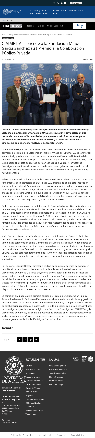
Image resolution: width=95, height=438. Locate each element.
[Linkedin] (36, 339)
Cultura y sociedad (13, 35)
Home (14, 328)
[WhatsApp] (30, 339)
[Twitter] (58, 3)
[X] (25, 339)
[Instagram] (54, 3)
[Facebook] (50, 3)
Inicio (3, 35)
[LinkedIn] (61, 3)
